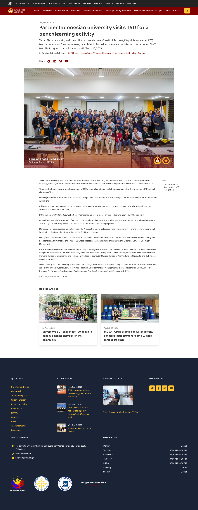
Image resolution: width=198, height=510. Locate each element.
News (13, 421)
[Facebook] (158, 388)
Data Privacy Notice (20, 387)
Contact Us (109, 3)
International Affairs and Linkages (96, 53)
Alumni (167, 10)
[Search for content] (187, 10)
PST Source (93, 485)
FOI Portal (16, 391)
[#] (171, 388)
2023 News (73, 53)
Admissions (47, 10)
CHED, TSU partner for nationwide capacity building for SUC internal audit (78, 412)
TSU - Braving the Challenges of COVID (120, 412)
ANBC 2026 (98, 3)
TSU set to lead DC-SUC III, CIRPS (80, 430)
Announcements (18, 426)
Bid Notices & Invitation (71, 3)
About (36, 10)
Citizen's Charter (54, 3)
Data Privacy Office (22, 3)
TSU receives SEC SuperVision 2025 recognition (171, 187)
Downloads (120, 3)
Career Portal (131, 3)
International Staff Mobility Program (129, 53)
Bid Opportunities (19, 404)
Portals (176, 10)
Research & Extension (92, 10)
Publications (86, 3)
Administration (61, 10)
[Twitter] (152, 388)
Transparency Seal (38, 3)
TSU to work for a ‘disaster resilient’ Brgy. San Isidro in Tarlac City (80, 393)
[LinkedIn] (164, 388)
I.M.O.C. (14, 413)
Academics (75, 10)
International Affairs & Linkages (148, 10)
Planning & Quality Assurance (118, 10)
